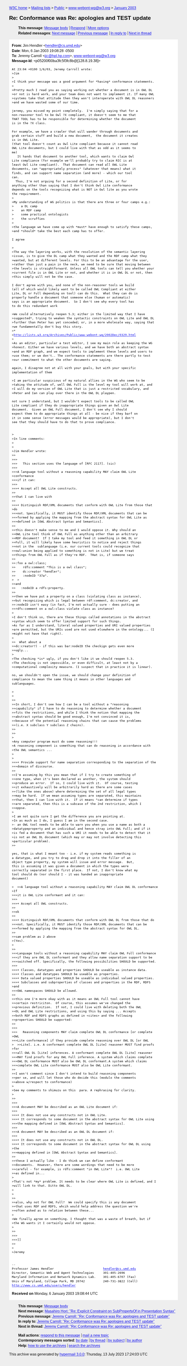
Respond (77, 28)
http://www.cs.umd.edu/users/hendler (44, 1285)
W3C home (18, 8)
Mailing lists (40, 8)
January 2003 (125, 8)
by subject (116, 1340)
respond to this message (60, 1335)
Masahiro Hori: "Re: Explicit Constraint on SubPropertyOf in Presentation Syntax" (110, 1311)
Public (59, 8)
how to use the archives (47, 1346)
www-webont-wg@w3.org (89, 8)
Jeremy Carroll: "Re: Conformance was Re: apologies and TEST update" (111, 1316)
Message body (56, 28)
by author (134, 1340)
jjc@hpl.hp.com (57, 56)
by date (82, 1340)
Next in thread (140, 33)
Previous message (93, 33)
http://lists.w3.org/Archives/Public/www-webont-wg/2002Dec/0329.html (75, 335)
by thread (97, 1340)
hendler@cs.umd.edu (62, 45)
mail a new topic (96, 1335)
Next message (63, 33)
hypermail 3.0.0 (72, 1354)
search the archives (84, 1346)
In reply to (118, 33)
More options (98, 28)
